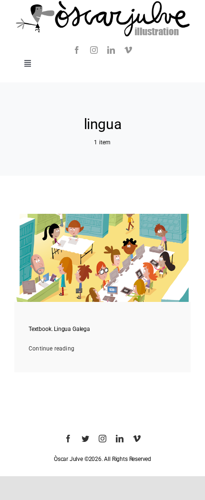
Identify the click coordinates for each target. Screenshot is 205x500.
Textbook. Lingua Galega (59, 329)
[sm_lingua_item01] (102, 216)
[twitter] (85, 438)
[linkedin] (111, 50)
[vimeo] (128, 50)
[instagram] (94, 50)
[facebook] (77, 50)
